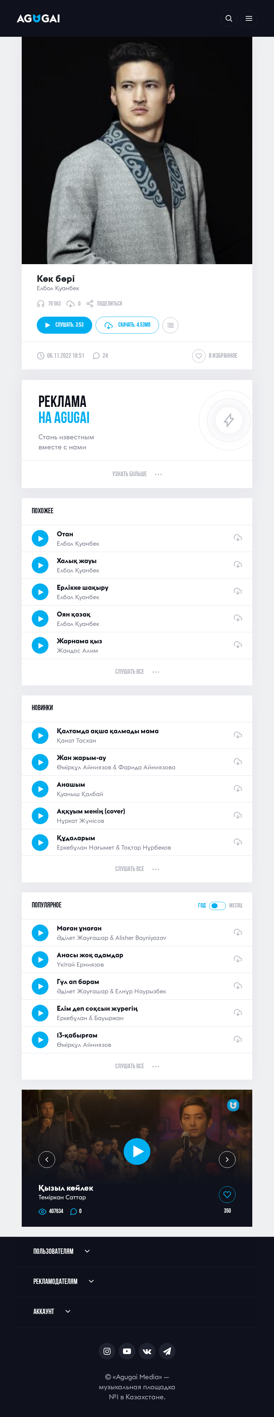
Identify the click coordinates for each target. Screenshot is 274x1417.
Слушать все (129, 672)
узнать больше (129, 474)
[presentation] (46, 1159)
